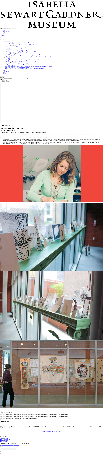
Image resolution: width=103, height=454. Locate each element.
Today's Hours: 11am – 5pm (8, 28)
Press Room (8, 439)
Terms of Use (16, 445)
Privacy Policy (11, 445)
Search (2, 79)
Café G (1, 439)
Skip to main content (3, 0)
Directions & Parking (4, 438)
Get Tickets (4, 33)
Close (2, 446)
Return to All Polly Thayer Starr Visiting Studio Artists (51, 431)
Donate (4, 32)
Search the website (5, 80)
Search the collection (5, 81)
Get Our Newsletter (3, 441)
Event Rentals (5, 440)
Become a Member (6, 31)
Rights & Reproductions (4, 445)
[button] (3, 41)
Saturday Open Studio (36, 134)
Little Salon (88, 134)
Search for (2, 77)
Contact (4, 439)
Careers (1, 440)
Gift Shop (4, 30)
